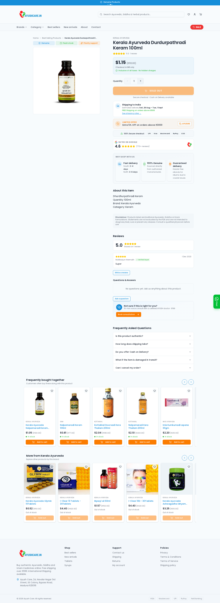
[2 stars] (116, 53)
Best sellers (54, 27)
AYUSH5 (186, 123)
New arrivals (70, 27)
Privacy (164, 552)
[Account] (194, 14)
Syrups (68, 565)
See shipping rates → (131, 113)
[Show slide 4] (112, 4)
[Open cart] (200, 14)
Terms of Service (169, 561)
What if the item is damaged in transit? (136, 359)
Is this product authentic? (129, 336)
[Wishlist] (188, 14)
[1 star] (114, 53)
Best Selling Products (51, 38)
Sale (198, 27)
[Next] (191, 382)
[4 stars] (121, 53)
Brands (20, 27)
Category (36, 27)
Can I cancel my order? (128, 367)
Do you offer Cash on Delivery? (132, 351)
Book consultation (126, 314)
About (84, 27)
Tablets (68, 561)
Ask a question (122, 298)
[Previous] (184, 382)
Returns (116, 561)
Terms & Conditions (170, 556)
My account (118, 565)
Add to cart (42, 442)
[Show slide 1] (107, 4)
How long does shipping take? (132, 343)
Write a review (121, 272)
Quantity (117, 81)
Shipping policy (168, 565)
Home (35, 38)
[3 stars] (119, 53)
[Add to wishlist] (52, 390)
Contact (96, 27)
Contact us (118, 552)
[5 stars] (124, 53)
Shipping (116, 556)
